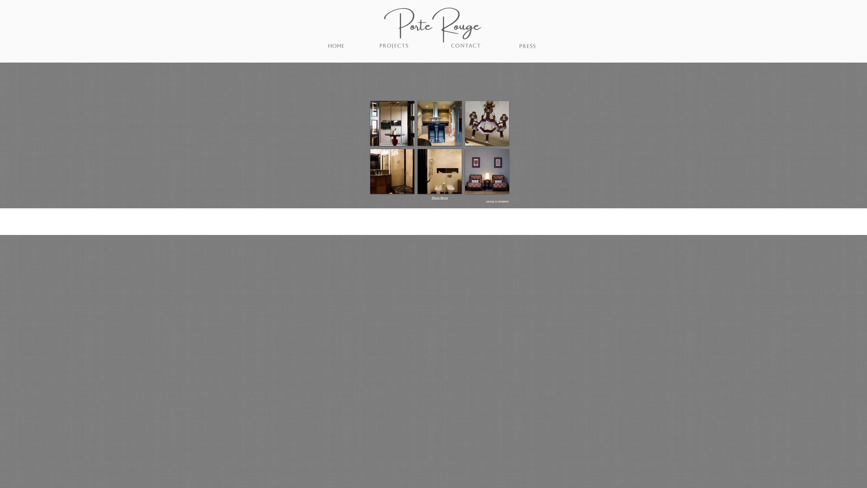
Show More (440, 198)
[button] (392, 123)
